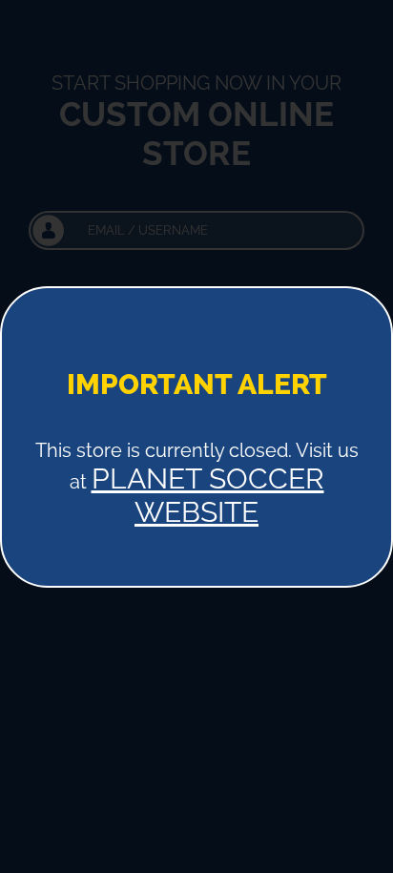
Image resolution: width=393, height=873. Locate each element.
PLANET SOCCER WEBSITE (208, 495)
